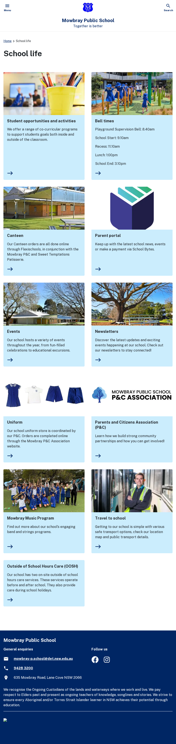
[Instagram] (107, 662)
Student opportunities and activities (41, 121)
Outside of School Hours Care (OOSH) (42, 566)
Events (13, 331)
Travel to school (110, 518)
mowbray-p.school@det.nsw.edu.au (43, 659)
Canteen (15, 235)
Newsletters (106, 331)
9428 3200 (23, 668)
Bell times (104, 121)
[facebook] (95, 662)
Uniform (14, 422)
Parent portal (108, 235)
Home (7, 41)
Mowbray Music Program (30, 518)
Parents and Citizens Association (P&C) (126, 425)
